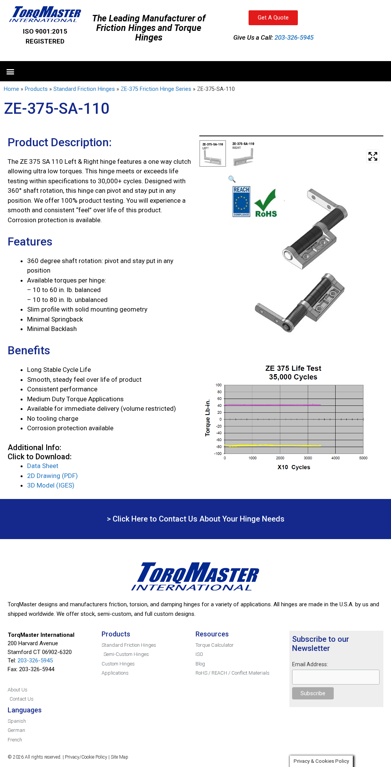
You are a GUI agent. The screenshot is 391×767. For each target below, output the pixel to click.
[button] (10, 71)
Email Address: (310, 664)
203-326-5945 (294, 37)
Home (11, 89)
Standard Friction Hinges (84, 89)
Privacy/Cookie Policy (86, 757)
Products (36, 89)
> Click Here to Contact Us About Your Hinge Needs (195, 518)
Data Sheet (42, 466)
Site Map (119, 757)
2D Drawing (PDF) (52, 476)
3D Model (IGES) (50, 485)
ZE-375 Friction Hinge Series (156, 89)
